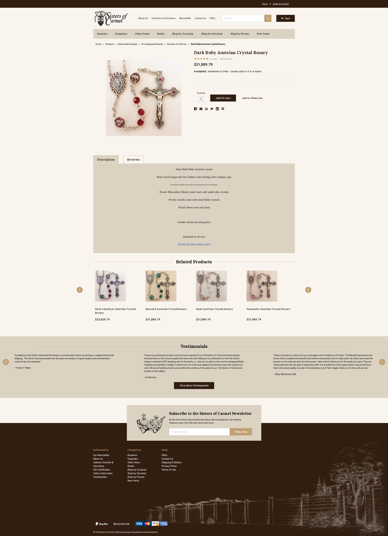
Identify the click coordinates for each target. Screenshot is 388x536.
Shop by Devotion (212, 33)
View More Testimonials (194, 385)
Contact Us (200, 18)
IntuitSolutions (152, 532)
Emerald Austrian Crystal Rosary (166, 308)
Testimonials (100, 477)
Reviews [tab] (133, 159)
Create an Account (281, 4)
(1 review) (213, 59)
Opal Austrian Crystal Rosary (214, 308)
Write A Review (226, 59)
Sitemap (119, 532)
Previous (79, 290)
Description (106, 159)
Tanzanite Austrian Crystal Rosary (268, 308)
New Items (263, 33)
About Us (143, 18)
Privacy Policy (169, 466)
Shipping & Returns (172, 462)
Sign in (265, 4)
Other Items (142, 33)
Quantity (201, 93)
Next (308, 290)
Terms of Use (169, 469)
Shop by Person (240, 33)
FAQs (212, 18)
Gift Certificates (101, 469)
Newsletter (185, 18)
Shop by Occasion (182, 33)
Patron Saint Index (103, 473)
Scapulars (121, 33)
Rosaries (102, 33)
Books (160, 33)
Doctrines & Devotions (164, 18)
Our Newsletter (101, 455)
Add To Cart (110, 289)
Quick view (110, 282)
